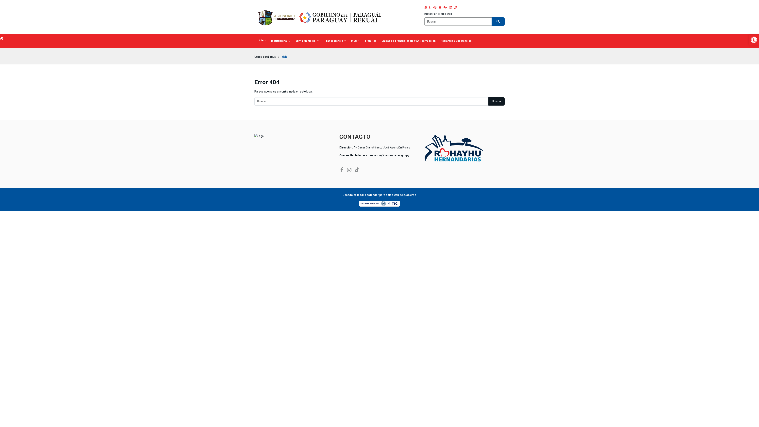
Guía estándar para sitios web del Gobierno (388, 194)
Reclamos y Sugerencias (456, 40)
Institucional (279, 40)
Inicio (262, 40)
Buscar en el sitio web (438, 13)
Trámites (370, 40)
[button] (754, 40)
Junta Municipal (305, 40)
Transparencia (333, 40)
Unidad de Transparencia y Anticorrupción (408, 40)
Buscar (496, 101)
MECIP (355, 40)
